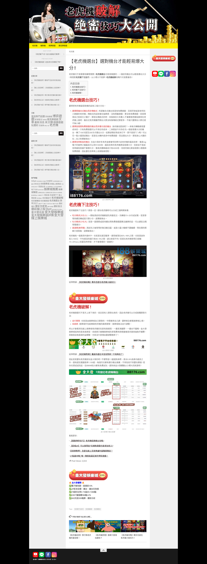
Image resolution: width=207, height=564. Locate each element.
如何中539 (41, 190)
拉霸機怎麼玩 (41, 192)
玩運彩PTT (41, 195)
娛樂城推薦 (51, 189)
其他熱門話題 (38, 116)
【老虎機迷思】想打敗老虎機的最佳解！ (47, 95)
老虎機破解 (89, 509)
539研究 (49, 181)
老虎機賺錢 (35, 201)
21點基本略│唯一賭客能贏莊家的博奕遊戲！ (89, 456)
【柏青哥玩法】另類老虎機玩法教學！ (47, 100)
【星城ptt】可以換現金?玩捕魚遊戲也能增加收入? (91, 446)
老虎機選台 (97, 509)
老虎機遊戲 (44, 201)
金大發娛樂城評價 (42, 215)
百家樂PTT (54, 195)
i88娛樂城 (44, 184)
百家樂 (41, 126)
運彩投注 (58, 206)
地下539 (34, 190)
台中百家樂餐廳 (57, 186)
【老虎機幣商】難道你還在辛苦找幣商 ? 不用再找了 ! (101, 354)
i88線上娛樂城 (55, 184)
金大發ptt (59, 209)
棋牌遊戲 (52, 46)
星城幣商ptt (34, 195)
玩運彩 (34, 125)
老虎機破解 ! (77, 93)
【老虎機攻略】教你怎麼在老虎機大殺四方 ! (97, 282)
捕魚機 (43, 46)
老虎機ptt (39, 198)
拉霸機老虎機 (49, 192)
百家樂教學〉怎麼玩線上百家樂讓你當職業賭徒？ (91, 451)
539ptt (33, 181)
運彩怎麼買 (41, 206)
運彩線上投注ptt (41, 209)
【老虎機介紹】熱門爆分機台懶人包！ (47, 105)
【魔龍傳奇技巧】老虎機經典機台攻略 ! (87, 441)
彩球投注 (39, 120)
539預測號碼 (56, 181)
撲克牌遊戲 (63, 46)
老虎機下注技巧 (79, 509)
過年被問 (54, 209)
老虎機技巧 (46, 198)
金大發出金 (37, 212)
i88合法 (37, 184)
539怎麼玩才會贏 (41, 181)
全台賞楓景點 (49, 186)
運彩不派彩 (56, 203)
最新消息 (39, 122)
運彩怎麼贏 (50, 206)
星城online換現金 (57, 192)
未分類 (49, 122)
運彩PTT (40, 203)
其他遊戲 (48, 117)
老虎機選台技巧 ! (79, 87)
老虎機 (34, 46)
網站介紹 (46, 125)
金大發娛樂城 (54, 212)
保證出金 (41, 187)
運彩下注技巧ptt (48, 203)
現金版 (46, 195)
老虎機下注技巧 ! (79, 90)
